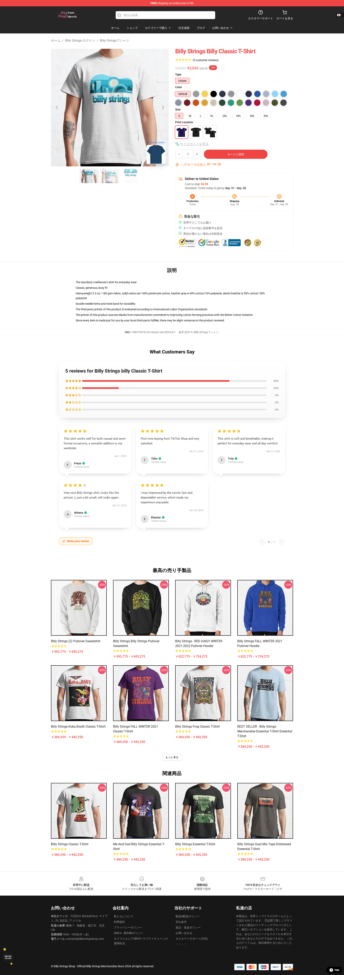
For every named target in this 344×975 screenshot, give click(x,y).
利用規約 (119, 921)
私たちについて (123, 916)
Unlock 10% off (8, 957)
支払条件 (181, 921)
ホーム (56, 40)
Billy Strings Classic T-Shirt (69, 844)
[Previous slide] (57, 107)
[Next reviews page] (281, 542)
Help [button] (336, 970)
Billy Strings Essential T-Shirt (195, 844)
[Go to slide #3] (130, 176)
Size (178, 109)
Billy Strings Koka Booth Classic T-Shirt (78, 726)
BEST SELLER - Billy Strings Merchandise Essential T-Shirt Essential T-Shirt (264, 731)
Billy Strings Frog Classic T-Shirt (197, 726)
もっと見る (172, 757)
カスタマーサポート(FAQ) (192, 938)
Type (178, 74)
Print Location (184, 122)
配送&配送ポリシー (188, 916)
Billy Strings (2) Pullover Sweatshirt (75, 641)
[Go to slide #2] (109, 176)
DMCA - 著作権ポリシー (128, 933)
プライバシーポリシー (128, 927)
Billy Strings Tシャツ (114, 40)
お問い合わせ (184, 933)
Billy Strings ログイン (80, 40)
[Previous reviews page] (262, 542)
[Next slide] (162, 107)
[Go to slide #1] (89, 176)
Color (178, 87)
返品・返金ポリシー (188, 927)
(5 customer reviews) (206, 60)
